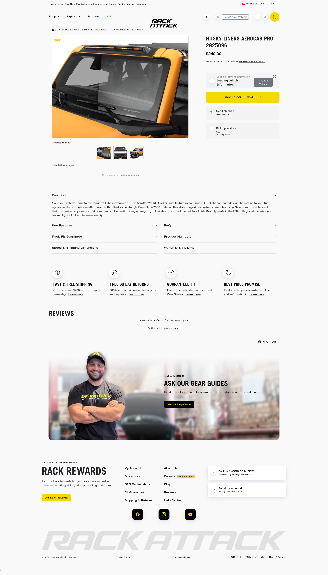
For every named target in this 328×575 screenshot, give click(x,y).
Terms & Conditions (181, 557)
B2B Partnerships (137, 484)
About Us (170, 468)
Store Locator (135, 476)
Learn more (75, 294)
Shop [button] (53, 17)
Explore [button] (72, 17)
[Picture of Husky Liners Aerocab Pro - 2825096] (120, 86)
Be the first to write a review (164, 328)
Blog (167, 484)
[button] (164, 327)
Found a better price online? (235, 61)
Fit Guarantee (134, 492)
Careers (169, 476)
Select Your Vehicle (235, 16)
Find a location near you (132, 4)
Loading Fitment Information (233, 76)
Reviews (170, 492)
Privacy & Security (125, 557)
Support (93, 17)
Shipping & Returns (138, 500)
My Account (133, 468)
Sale (109, 17)
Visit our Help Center (179, 405)
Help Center (172, 500)
